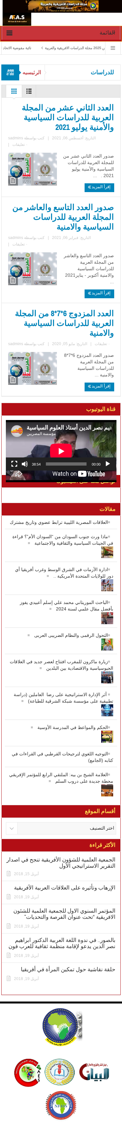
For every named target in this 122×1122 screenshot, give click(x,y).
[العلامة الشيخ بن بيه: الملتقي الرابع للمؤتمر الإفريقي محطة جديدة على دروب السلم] (61, 787)
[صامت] (24, 464)
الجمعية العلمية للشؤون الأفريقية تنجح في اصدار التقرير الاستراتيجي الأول (61, 863)
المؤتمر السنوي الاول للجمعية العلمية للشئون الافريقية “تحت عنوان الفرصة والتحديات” (64, 914)
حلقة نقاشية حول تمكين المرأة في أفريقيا (68, 969)
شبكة (14, 93)
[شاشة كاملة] (14, 464)
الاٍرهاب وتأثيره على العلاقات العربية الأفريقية (64, 888)
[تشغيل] (107, 464)
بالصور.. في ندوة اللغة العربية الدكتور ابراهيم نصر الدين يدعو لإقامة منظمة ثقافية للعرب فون (61, 943)
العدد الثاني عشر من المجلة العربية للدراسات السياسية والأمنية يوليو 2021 (68, 117)
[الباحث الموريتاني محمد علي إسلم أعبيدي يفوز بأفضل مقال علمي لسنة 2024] (61, 615)
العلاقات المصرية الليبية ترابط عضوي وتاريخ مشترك (59, 522)
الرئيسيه (31, 72)
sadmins (15, 138)
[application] (61, 445)
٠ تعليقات (20, 144)
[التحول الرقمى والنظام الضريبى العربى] (61, 642)
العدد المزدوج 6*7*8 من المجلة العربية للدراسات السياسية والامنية (64, 323)
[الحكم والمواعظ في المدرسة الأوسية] (61, 734)
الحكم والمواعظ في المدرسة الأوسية (72, 727)
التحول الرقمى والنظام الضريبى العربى (71, 635)
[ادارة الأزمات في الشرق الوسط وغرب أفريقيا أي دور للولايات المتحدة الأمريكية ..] (61, 582)
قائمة (29, 92)
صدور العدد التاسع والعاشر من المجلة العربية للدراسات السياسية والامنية (63, 217)
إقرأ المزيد (101, 186)
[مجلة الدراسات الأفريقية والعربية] (62, 5)
